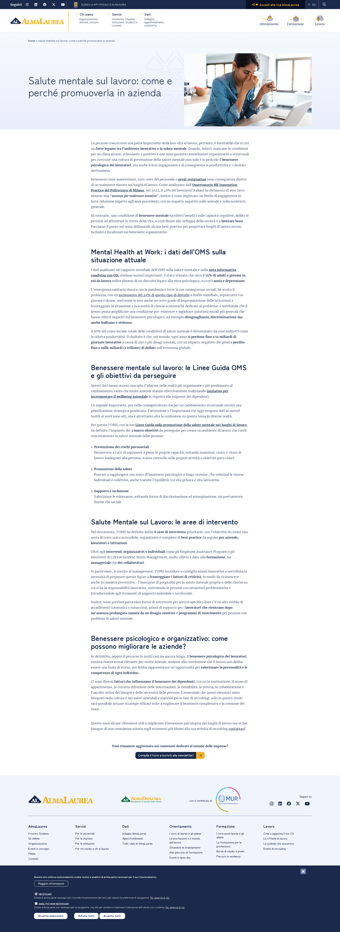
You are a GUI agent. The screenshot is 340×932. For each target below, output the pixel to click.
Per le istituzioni (84, 843)
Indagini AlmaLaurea (134, 833)
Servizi (117, 14)
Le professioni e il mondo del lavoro (184, 840)
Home (31, 41)
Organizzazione (37, 843)
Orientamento (269, 24)
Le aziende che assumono (278, 843)
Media (31, 853)
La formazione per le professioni (228, 844)
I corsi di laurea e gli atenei (185, 833)
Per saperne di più (159, 897)
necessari (45, 894)
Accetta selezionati (50, 916)
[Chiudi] (303, 871)
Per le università (84, 833)
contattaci (237, 729)
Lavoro (320, 24)
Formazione (295, 24)
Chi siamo (86, 14)
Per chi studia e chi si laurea (92, 849)
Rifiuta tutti (86, 916)
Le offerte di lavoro (275, 838)
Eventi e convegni (38, 849)
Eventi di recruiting (274, 849)
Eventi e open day (180, 857)
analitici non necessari (54, 903)
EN (314, 4)
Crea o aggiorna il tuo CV (278, 833)
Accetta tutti (112, 916)
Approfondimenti (132, 838)
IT (309, 4)
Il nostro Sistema (38, 833)
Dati (148, 14)
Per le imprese (83, 838)
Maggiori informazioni (51, 884)
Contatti (33, 859)
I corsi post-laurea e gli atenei (230, 835)
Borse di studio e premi (230, 851)
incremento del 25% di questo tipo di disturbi (154, 295)
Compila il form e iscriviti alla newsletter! (165, 755)
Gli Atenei (34, 838)
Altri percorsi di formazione (185, 852)
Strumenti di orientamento (184, 847)
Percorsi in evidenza (228, 856)
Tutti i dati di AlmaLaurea (137, 843)
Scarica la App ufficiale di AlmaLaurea (103, 4)
